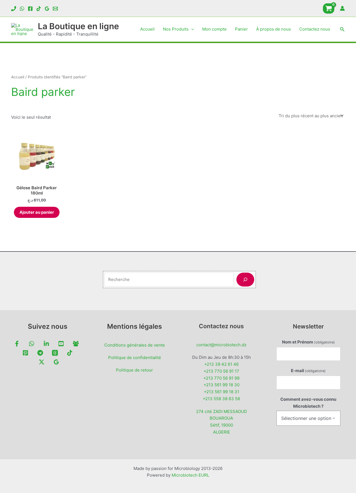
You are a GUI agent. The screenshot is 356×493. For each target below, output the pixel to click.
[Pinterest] (25, 352)
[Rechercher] (245, 280)
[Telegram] (40, 352)
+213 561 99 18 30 (221, 384)
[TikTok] (38, 8)
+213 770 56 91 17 (221, 371)
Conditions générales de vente (134, 345)
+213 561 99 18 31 (221, 391)
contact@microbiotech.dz (221, 344)
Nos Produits (176, 29)
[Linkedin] (46, 343)
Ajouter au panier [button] (36, 212)
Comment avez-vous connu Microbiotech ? (308, 403)
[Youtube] (61, 343)
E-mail (308, 370)
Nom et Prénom (308, 342)
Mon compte (214, 29)
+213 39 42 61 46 (221, 364)
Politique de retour (134, 370)
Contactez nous (314, 29)
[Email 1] (55, 8)
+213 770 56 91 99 (221, 378)
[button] (191, 29)
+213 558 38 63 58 (221, 398)
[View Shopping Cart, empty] (328, 8)
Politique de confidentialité (134, 357)
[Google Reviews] (47, 8)
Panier (241, 29)
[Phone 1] (13, 8)
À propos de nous (273, 29)
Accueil (147, 29)
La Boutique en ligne (78, 26)
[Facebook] (30, 8)
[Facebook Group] (75, 343)
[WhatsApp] (21, 8)
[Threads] (55, 352)
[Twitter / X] (41, 362)
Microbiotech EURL (190, 475)
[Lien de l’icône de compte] (342, 8)
